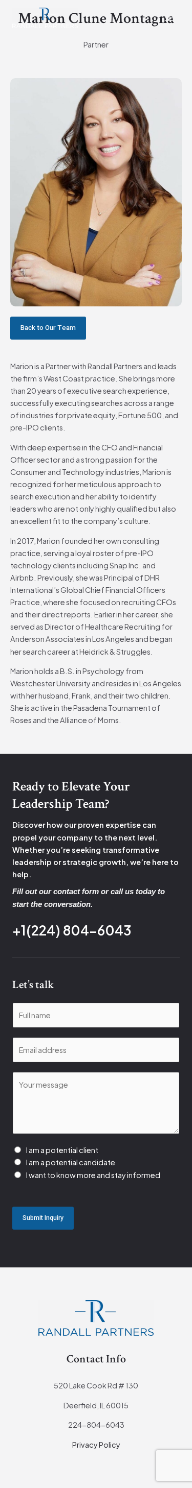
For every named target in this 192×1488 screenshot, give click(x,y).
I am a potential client (62, 1150)
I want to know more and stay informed (93, 1175)
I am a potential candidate (70, 1162)
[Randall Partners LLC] (45, 18)
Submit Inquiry (43, 1217)
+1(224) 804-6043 (71, 930)
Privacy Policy (96, 1444)
